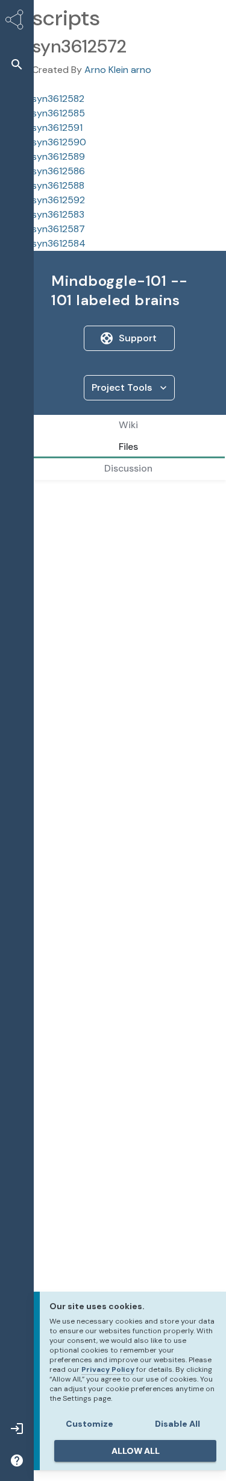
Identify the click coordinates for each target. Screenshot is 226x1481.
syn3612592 (58, 200)
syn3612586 (58, 171)
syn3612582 (58, 98)
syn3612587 (58, 229)
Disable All (177, 1423)
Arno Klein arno (117, 69)
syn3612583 (58, 214)
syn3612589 (58, 156)
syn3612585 (58, 113)
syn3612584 (59, 243)
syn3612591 (57, 127)
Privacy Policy (107, 1369)
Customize (89, 1423)
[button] (17, 64)
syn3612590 (59, 142)
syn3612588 (58, 185)
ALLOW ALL (135, 1450)
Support (138, 338)
